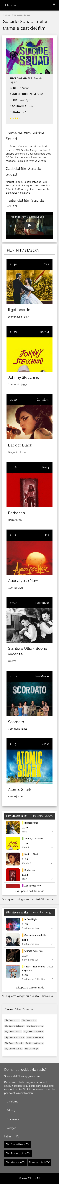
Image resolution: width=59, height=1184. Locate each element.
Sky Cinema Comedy (14, 1043)
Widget (11, 1127)
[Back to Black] (29, 422)
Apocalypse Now (23, 580)
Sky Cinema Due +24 (13, 1049)
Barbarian (16, 513)
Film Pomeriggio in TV (18, 1153)
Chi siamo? (13, 1101)
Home (6, 15)
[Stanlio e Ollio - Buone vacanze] (29, 625)
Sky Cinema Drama (35, 1037)
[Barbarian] (29, 490)
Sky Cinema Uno (12, 1020)
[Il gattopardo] (29, 287)
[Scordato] (29, 699)
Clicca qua (47, 899)
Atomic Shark (19, 789)
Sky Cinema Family (35, 1026)
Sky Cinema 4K (31, 1049)
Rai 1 (46, 264)
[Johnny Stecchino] (29, 354)
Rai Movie (42, 603)
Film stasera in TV (15, 1162)
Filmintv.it (11, 5)
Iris (47, 535)
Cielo (45, 744)
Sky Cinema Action (13, 1032)
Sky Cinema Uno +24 (34, 1043)
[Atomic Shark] (29, 767)
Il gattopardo (19, 309)
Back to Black (20, 445)
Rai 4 (45, 467)
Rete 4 (44, 332)
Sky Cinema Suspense (33, 1032)
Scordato (16, 722)
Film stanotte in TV (39, 1162)
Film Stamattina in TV (17, 1144)
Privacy (11, 1110)
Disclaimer (13, 1119)
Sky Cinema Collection (14, 1026)
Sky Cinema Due (29, 1020)
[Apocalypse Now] (29, 558)
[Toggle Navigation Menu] (53, 4)
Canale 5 (43, 399)
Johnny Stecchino (23, 377)
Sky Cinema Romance (14, 1037)
